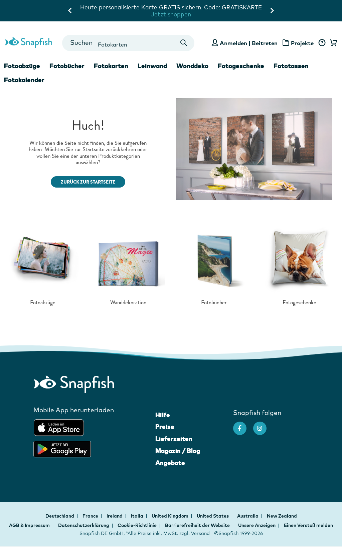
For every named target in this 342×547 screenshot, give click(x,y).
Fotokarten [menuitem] (111, 66)
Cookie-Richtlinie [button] (137, 525)
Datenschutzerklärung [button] (83, 525)
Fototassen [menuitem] (291, 66)
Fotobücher (214, 302)
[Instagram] (263, 425)
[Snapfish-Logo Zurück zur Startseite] (28, 41)
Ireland (115, 516)
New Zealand (282, 516)
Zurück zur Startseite (88, 182)
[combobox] (128, 43)
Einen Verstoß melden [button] (308, 525)
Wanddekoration (128, 302)
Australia (248, 516)
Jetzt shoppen (171, 14)
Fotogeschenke (299, 302)
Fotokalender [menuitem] (24, 80)
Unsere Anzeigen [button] (257, 525)
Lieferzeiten (173, 439)
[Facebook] (243, 425)
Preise (164, 427)
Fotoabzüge (42, 302)
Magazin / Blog (177, 451)
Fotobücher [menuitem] (66, 66)
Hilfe (162, 415)
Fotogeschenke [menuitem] (241, 66)
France (90, 516)
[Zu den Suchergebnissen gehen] (183, 43)
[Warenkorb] (332, 43)
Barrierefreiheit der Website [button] (197, 525)
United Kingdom (170, 516)
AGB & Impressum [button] (29, 525)
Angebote (170, 463)
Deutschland (60, 516)
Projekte (302, 42)
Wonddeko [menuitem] (192, 66)
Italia (137, 516)
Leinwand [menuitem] (152, 66)
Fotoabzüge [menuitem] (22, 66)
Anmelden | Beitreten (249, 42)
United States (213, 516)
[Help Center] (322, 43)
